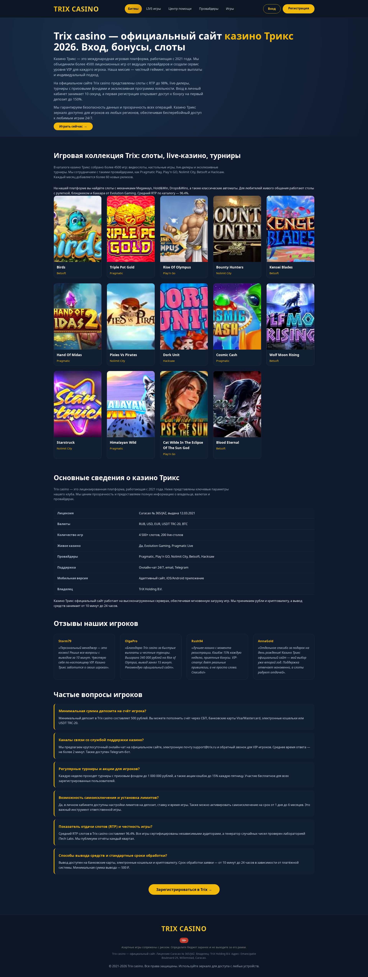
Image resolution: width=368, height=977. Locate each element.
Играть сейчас (71, 126)
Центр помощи (179, 9)
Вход (272, 9)
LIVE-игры (153, 9)
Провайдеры (208, 9)
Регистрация (298, 8)
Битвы (133, 9)
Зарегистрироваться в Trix (181, 889)
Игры (230, 9)
